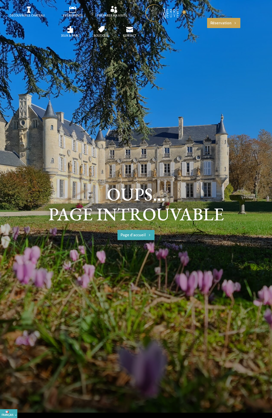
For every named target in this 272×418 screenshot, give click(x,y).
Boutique (101, 35)
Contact (129, 35)
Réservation (221, 23)
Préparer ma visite (112, 15)
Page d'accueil (133, 235)
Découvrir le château (27, 15)
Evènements (73, 15)
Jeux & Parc (70, 35)
